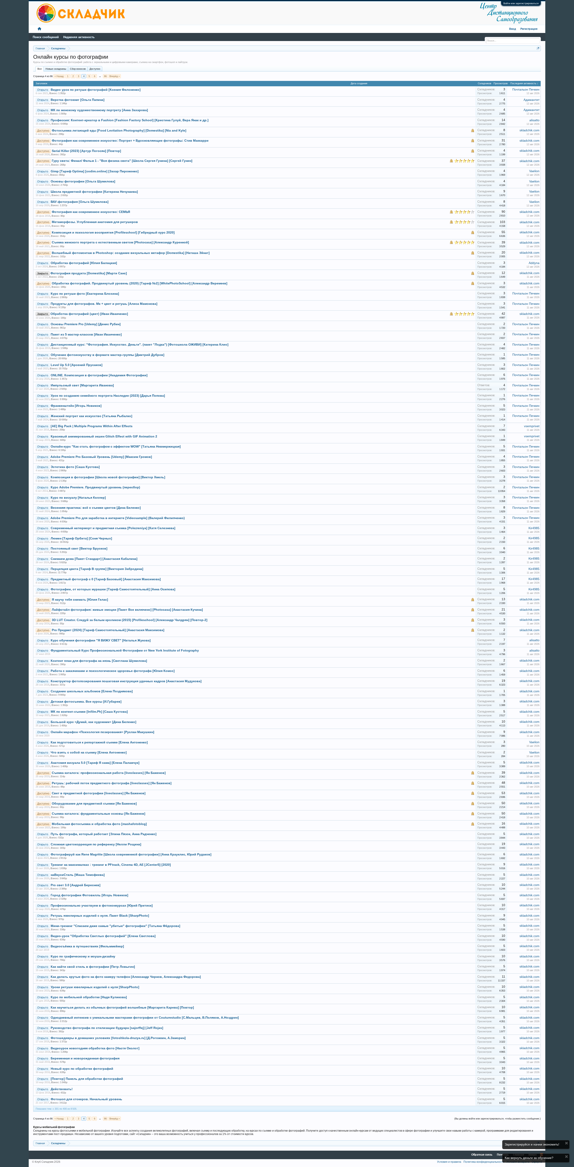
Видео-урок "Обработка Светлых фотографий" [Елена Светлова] (103, 936)
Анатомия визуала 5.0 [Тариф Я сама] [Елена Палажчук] (95, 762)
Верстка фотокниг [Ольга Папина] (77, 100)
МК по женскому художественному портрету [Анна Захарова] (99, 110)
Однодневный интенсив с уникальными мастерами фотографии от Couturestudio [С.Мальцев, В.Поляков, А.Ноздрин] (145, 1017)
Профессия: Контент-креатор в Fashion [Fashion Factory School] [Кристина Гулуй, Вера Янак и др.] (130, 120)
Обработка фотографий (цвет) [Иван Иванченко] (89, 314)
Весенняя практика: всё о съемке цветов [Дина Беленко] (96, 507)
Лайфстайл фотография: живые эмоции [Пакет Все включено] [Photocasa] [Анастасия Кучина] (127, 609)
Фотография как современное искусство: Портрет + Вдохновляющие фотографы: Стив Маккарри (130, 140)
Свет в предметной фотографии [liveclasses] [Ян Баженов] (99, 793)
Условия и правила (449, 1161)
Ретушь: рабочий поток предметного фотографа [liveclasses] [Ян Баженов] (112, 783)
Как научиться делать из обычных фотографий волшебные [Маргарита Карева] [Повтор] (122, 1007)
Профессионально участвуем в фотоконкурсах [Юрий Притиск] (102, 905)
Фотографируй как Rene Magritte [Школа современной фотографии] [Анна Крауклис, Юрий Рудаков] (131, 854)
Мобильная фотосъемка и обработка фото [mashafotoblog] (99, 824)
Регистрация (528, 29)
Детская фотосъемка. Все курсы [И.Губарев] (86, 701)
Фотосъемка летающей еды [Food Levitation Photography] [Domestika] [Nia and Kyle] (119, 130)
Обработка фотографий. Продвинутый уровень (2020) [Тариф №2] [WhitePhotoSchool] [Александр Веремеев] (139, 283)
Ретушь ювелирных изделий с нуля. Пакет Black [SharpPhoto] (100, 915)
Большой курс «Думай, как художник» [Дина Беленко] (93, 722)
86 (105, 76)
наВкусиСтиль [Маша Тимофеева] (78, 875)
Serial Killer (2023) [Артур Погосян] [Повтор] (86, 151)
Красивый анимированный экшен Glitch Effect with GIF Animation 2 (104, 436)
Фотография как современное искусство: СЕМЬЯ (91, 212)
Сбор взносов (78, 68)
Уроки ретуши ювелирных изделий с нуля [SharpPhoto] (95, 987)
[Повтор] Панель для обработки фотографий (87, 1078)
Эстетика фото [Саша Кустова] (75, 467)
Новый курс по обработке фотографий (82, 1068)
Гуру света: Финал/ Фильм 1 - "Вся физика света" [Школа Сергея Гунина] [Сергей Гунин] (122, 160)
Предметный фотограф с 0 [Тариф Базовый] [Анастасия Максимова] (106, 579)
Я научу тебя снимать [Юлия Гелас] (80, 599)
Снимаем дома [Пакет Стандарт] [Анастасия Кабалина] (94, 559)
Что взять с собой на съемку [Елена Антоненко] (89, 752)
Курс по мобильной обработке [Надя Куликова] (89, 997)
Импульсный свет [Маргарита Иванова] (82, 385)
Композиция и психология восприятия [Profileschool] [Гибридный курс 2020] (113, 232)
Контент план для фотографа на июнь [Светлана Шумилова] (99, 661)
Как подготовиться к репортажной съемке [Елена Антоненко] (99, 742)
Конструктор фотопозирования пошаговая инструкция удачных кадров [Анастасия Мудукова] (126, 681)
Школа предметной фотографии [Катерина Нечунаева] (94, 191)
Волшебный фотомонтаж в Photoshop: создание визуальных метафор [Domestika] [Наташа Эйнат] (131, 253)
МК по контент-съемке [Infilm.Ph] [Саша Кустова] (89, 711)
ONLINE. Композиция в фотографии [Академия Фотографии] (99, 375)
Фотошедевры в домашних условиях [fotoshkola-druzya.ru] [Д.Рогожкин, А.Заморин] (118, 1038)
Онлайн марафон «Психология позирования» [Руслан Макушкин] (102, 732)
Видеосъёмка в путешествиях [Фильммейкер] (87, 946)
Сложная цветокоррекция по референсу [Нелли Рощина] (96, 844)
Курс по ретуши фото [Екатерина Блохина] (85, 293)
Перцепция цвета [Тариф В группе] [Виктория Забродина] (97, 569)
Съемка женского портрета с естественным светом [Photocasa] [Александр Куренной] (120, 242)
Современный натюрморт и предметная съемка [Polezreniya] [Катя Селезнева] (113, 528)
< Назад (58, 76)
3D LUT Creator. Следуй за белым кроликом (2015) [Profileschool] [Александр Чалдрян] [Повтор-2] (129, 620)
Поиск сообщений (46, 37)
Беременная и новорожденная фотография (85, 1058)
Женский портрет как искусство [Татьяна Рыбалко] (91, 416)
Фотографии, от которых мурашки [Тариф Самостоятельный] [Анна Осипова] (113, 589)
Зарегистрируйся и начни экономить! (532, 1144)
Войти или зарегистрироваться (521, 3)
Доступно (94, 68)
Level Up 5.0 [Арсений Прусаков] (76, 365)
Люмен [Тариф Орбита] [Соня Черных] (81, 538)
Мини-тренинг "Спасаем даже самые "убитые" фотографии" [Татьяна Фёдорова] (115, 926)
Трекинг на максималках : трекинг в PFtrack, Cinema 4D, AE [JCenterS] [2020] (111, 864)
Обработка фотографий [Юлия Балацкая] (84, 263)
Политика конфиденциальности (483, 1161)
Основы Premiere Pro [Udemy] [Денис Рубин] (86, 324)
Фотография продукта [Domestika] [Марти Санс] (88, 273)
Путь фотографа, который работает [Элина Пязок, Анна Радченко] (104, 834)
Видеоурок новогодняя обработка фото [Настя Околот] (95, 1048)
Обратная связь (481, 1154)
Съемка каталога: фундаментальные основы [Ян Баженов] (98, 813)
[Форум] (39, 29)
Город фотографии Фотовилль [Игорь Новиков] (89, 895)
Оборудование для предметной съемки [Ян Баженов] (94, 803)
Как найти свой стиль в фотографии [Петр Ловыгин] (93, 966)
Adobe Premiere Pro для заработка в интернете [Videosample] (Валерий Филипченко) (117, 518)
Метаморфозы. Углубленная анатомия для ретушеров (95, 222)
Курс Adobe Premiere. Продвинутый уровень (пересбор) (95, 487)
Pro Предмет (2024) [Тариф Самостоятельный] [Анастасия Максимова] (108, 630)
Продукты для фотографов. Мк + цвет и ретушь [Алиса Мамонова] (104, 303)
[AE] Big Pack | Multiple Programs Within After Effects (92, 426)
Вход (512, 29)
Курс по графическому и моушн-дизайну (83, 956)
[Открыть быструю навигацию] (538, 48)
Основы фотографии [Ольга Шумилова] (83, 181)
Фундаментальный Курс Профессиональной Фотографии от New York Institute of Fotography (125, 650)
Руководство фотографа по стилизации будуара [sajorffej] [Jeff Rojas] (107, 1028)
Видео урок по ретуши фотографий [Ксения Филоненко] (96, 89)
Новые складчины (56, 68)
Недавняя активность (79, 37)
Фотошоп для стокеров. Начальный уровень (86, 1099)
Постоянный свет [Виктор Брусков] (79, 548)
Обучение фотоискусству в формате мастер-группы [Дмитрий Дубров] (107, 355)
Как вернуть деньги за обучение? (529, 1158)
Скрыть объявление (566, 1143)
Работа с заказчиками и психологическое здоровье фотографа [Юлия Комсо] (113, 671)
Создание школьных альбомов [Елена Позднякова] (92, 691)
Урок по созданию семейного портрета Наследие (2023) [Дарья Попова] (108, 395)
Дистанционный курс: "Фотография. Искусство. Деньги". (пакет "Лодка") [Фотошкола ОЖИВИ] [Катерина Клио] (139, 344)
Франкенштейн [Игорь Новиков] (76, 405)
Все (39, 68)
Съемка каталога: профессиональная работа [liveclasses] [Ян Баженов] (109, 773)
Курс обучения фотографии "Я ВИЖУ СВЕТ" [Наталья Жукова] (101, 640)
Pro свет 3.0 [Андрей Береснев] (75, 885)
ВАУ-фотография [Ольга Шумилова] (80, 202)
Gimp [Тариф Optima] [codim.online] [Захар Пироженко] (95, 171)
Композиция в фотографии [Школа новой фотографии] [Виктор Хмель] (108, 477)
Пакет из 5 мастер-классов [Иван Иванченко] (86, 334)
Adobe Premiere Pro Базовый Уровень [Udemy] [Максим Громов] (101, 457)
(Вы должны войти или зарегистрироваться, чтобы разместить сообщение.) (497, 1118)
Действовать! (62, 1089)
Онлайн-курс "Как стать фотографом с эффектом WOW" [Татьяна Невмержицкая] (116, 446)
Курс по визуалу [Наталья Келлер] (78, 497)
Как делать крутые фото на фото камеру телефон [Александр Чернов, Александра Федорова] (126, 977)
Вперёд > (114, 76)
